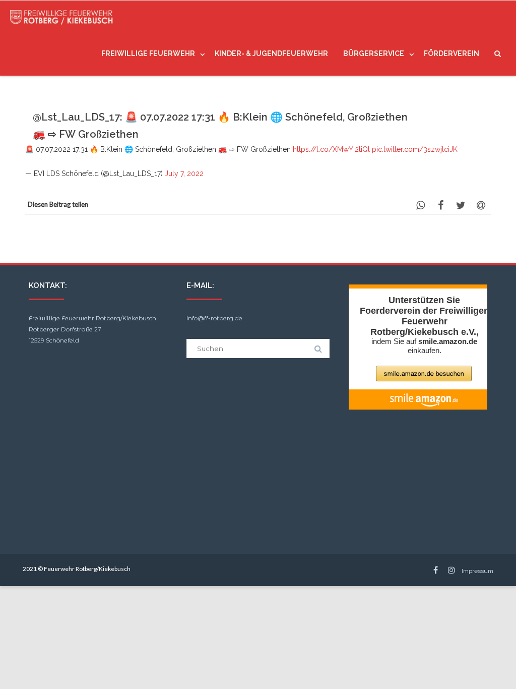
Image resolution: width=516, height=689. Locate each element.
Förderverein (451, 53)
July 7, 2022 (184, 173)
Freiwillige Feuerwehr (148, 53)
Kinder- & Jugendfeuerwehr (271, 53)
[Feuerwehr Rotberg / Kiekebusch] (64, 16)
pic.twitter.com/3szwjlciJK (415, 149)
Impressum (477, 571)
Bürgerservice (373, 53)
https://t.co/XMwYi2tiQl (331, 149)
